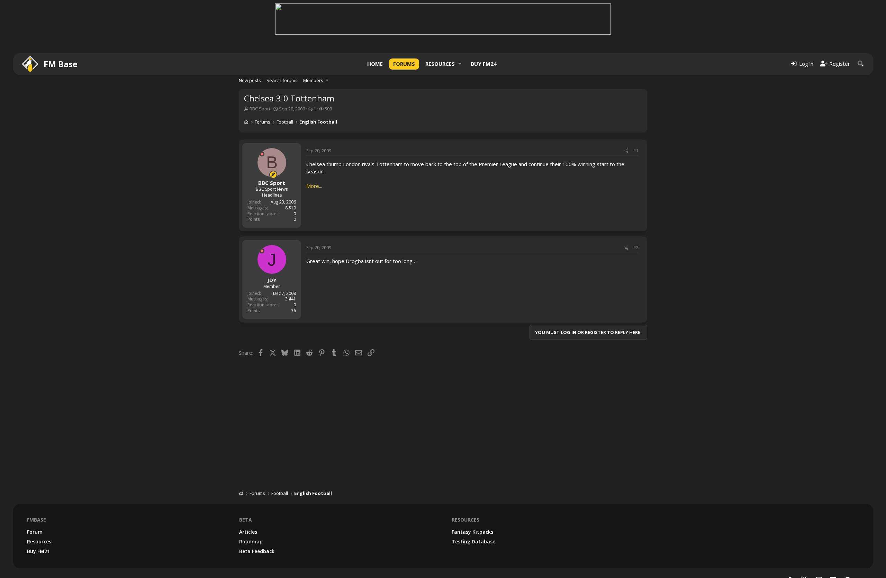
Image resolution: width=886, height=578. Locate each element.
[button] (459, 63)
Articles (248, 532)
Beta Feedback (256, 551)
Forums (404, 63)
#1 (636, 151)
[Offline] (262, 154)
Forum (35, 532)
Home (375, 63)
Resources (440, 63)
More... (314, 185)
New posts (250, 80)
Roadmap (251, 541)
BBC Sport (260, 109)
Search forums (282, 80)
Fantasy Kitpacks (472, 532)
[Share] (626, 151)
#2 (636, 248)
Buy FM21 (38, 551)
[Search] (860, 63)
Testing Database (473, 541)
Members (313, 80)
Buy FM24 (484, 63)
